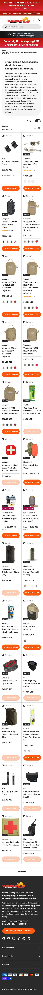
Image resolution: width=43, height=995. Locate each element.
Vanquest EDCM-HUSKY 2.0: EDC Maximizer (31, 351)
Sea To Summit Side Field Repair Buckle (9, 518)
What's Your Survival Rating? (19, 931)
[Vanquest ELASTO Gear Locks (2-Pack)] (32, 146)
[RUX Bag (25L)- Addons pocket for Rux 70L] (32, 666)
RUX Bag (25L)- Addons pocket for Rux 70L (31, 683)
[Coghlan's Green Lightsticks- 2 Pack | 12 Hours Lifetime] (32, 393)
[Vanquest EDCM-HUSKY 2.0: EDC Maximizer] (32, 333)
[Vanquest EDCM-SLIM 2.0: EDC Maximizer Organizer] (11, 333)
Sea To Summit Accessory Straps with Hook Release (10, 629)
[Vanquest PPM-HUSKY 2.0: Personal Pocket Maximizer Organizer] (32, 267)
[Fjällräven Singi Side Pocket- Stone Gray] (11, 554)
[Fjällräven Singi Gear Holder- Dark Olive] (11, 716)
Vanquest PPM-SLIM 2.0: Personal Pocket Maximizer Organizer (31, 226)
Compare (30, 121)
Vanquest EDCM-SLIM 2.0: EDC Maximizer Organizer (9, 352)
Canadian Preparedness (28, 989)
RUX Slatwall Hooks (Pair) (10, 162)
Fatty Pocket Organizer (29, 627)
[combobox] (21, 26)
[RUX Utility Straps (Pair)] (11, 776)
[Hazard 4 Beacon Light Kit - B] (11, 666)
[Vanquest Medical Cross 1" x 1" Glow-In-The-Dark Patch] (11, 450)
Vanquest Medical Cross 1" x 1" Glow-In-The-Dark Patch (10, 468)
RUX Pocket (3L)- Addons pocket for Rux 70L (31, 794)
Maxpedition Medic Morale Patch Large (10, 843)
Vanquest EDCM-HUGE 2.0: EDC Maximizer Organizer (9, 286)
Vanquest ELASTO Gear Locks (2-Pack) (31, 164)
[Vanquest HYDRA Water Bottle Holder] (11, 207)
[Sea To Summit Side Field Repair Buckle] (11, 501)
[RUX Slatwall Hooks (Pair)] (11, 146)
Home (4, 50)
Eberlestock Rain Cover (31, 466)
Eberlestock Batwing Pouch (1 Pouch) (31, 572)
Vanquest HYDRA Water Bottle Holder (9, 225)
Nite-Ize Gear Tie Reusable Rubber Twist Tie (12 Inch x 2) (31, 735)
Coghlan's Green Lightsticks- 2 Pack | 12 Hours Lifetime (32, 411)
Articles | (5, 989)
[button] (39, 20)
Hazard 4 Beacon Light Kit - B (9, 682)
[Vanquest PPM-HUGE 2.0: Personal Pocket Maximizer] (11, 393)
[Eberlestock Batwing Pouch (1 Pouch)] (32, 554)
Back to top (21, 872)
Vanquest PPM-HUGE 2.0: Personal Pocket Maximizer (10, 411)
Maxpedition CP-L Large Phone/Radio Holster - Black (32, 845)
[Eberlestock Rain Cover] (32, 450)
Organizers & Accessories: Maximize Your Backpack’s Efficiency (19, 52)
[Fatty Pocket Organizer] (32, 611)
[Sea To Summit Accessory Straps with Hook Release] (11, 611)
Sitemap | (11, 989)
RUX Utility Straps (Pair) (10, 792)
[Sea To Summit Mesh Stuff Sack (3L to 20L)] (32, 501)
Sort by (5, 126)
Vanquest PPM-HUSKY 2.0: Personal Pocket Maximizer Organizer (30, 287)
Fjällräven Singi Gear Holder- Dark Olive (10, 734)
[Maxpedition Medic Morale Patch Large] (11, 827)
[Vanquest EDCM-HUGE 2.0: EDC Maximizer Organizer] (11, 267)
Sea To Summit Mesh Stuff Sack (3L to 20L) (30, 518)
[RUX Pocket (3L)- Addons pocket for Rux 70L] (32, 776)
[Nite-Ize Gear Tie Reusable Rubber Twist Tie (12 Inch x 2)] (32, 716)
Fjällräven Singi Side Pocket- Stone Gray (10, 572)
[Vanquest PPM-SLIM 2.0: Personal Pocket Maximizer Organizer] (32, 207)
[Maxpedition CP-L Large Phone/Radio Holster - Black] (32, 827)
